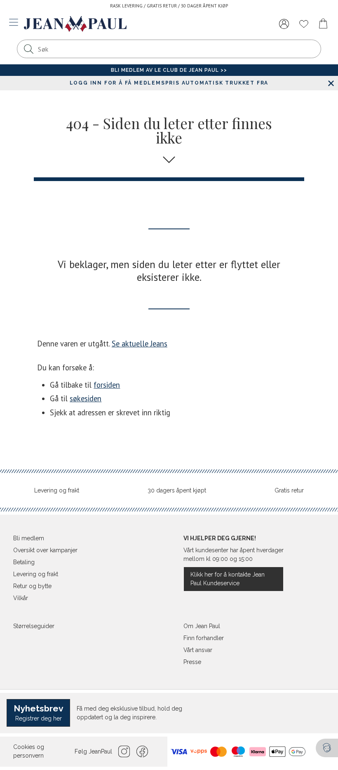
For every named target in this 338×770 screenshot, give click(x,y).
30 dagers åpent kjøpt (177, 490)
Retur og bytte (32, 586)
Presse (192, 662)
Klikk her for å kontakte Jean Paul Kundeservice (227, 578)
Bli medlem (28, 538)
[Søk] (28, 49)
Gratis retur (289, 490)
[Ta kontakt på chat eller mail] (327, 748)
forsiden (107, 385)
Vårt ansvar (197, 650)
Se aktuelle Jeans (139, 344)
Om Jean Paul (201, 626)
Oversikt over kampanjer (45, 550)
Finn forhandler (203, 638)
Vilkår (20, 598)
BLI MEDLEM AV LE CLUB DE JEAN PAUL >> (169, 70)
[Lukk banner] (331, 83)
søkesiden (85, 398)
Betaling (24, 562)
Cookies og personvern (28, 751)
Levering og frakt (56, 490)
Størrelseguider (33, 626)
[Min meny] (284, 24)
